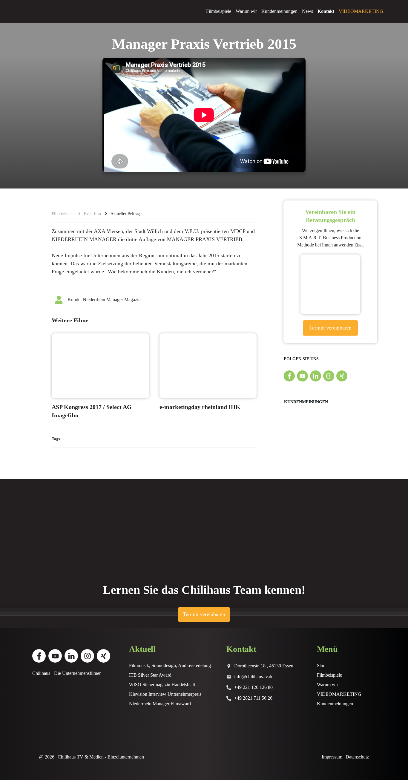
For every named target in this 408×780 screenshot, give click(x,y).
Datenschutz (357, 756)
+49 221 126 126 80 (253, 687)
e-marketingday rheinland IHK (199, 407)
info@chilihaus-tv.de (253, 676)
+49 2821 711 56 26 (253, 698)
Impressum (332, 756)
